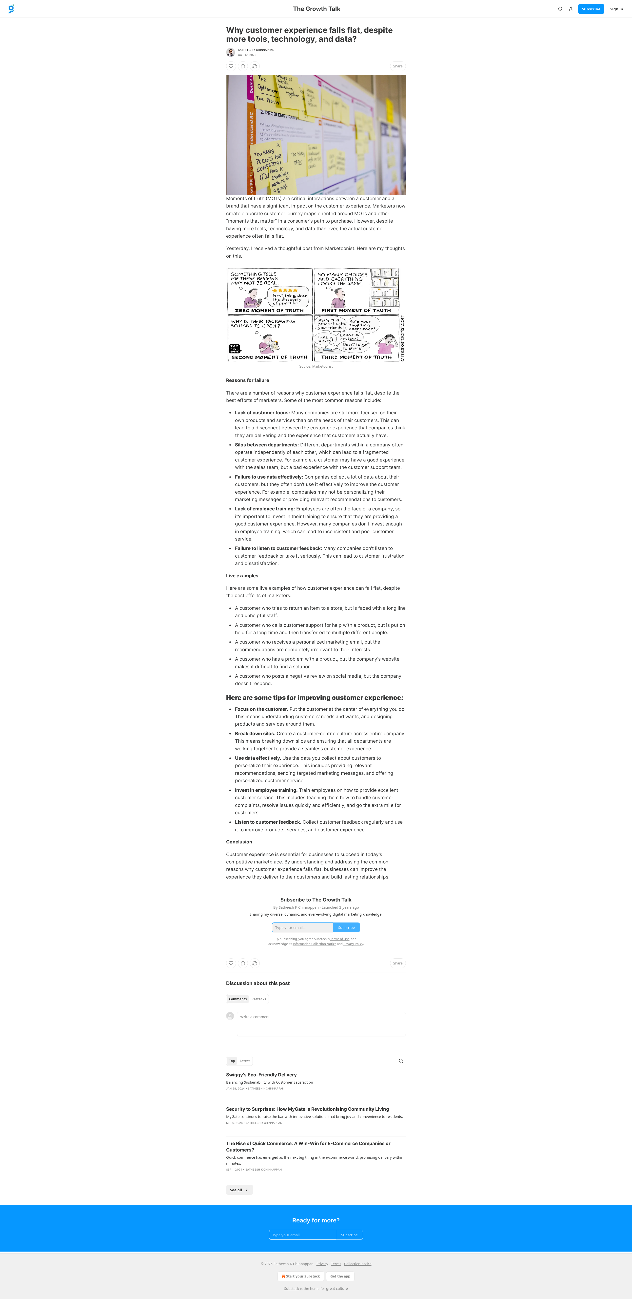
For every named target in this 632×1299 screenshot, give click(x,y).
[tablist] (247, 999)
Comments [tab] (238, 999)
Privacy (322, 1263)
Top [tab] (232, 1061)
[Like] (231, 66)
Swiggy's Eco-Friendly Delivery (261, 1075)
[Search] (560, 9)
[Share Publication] (571, 9)
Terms (336, 1263)
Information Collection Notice (314, 944)
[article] (316, 1085)
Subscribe (591, 8)
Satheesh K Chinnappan (256, 50)
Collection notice (358, 1263)
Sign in (616, 8)
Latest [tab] (245, 1061)
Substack (291, 1288)
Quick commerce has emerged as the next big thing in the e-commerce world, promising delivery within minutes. (314, 1160)
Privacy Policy (353, 944)
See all (236, 1189)
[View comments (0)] (243, 66)
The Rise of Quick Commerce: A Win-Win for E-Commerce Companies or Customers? (308, 1147)
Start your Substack (303, 1276)
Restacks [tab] (259, 999)
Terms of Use (339, 939)
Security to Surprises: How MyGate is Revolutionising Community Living (307, 1109)
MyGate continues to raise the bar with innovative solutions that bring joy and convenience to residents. (314, 1116)
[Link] (219, 698)
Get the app (340, 1276)
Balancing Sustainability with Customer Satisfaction (269, 1082)
